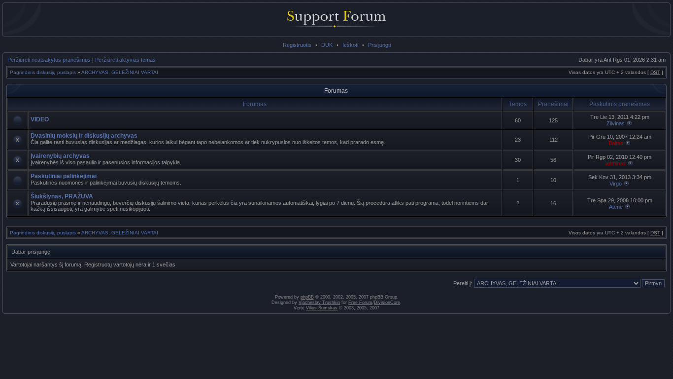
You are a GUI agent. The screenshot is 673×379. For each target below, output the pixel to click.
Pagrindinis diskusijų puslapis (43, 72)
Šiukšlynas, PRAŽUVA (62, 196)
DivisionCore (387, 302)
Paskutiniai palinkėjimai (64, 176)
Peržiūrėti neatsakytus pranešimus (49, 60)
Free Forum (360, 302)
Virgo (615, 184)
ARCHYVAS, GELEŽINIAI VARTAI (119, 72)
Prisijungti (379, 45)
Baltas (615, 143)
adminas (616, 163)
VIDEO (40, 119)
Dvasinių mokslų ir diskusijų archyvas (84, 135)
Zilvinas (615, 123)
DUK (327, 45)
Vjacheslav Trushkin (319, 302)
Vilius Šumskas (321, 307)
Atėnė (616, 207)
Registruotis (297, 45)
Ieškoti (350, 45)
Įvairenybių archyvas (60, 155)
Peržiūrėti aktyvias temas (125, 60)
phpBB (307, 297)
